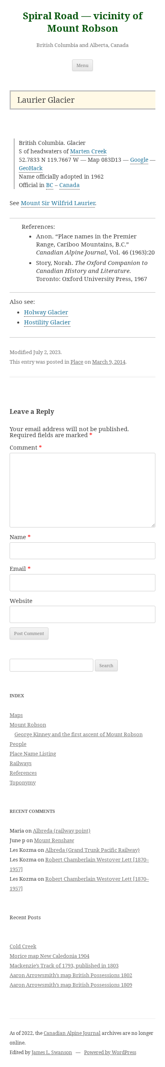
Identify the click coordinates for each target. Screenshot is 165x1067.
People (18, 743)
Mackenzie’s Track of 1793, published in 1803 (64, 965)
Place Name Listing (33, 753)
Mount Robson (28, 724)
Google (139, 159)
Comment (26, 447)
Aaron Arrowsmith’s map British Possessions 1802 (71, 975)
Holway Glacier (46, 312)
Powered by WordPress (110, 1052)
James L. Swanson (52, 1052)
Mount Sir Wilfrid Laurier (58, 203)
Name (20, 537)
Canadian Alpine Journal (72, 1033)
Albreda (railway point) (62, 830)
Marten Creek (88, 151)
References (23, 772)
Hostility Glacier (47, 322)
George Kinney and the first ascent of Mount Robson (78, 734)
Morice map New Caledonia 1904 (49, 955)
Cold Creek (23, 946)
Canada (69, 185)
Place (76, 361)
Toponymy (23, 782)
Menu (82, 65)
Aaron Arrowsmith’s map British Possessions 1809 (71, 984)
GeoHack (30, 168)
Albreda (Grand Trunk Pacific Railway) (92, 849)
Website (21, 601)
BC (49, 185)
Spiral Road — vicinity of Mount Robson (83, 22)
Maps (16, 715)
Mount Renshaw (54, 840)
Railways (21, 763)
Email (20, 568)
